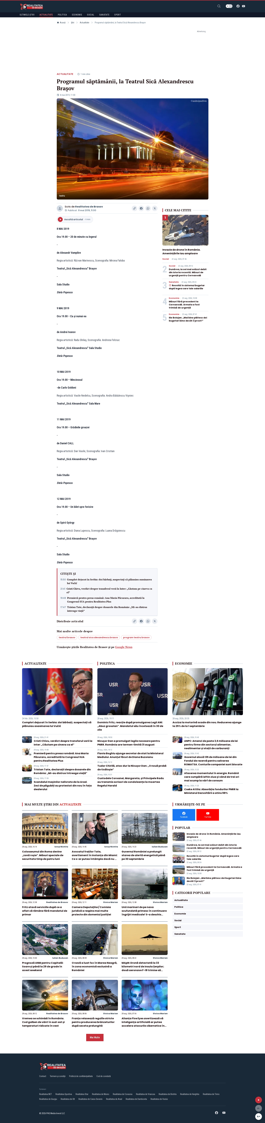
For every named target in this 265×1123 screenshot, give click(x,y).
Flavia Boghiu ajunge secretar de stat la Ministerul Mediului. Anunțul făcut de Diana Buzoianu (130, 755)
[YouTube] (243, 6)
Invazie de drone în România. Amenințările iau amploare (181, 251)
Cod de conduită (103, 1076)
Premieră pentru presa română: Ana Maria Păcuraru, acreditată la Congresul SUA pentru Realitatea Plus (105, 599)
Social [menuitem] (90, 15)
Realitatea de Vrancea (145, 1094)
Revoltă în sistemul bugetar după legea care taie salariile (187, 287)
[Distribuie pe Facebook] (141, 208)
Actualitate (84, 22)
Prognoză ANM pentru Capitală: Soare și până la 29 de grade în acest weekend (42, 966)
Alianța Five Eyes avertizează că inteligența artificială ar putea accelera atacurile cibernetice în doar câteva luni (143, 1024)
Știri (72, 22)
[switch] (229, 6)
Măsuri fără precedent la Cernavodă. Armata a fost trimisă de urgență (184, 304)
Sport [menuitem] (117, 15)
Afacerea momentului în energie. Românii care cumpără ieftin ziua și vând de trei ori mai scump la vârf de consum (211, 776)
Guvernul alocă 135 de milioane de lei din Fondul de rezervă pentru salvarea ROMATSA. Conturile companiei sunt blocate (213, 760)
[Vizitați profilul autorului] (60, 208)
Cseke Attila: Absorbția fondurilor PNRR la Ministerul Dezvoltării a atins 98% (211, 791)
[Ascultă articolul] (258, 1100)
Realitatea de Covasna (122, 1094)
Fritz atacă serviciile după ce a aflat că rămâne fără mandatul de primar (44, 910)
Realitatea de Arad (114, 1099)
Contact (42, 1076)
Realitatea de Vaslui (159, 1099)
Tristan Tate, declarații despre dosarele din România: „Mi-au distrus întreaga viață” (107, 608)
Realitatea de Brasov (89, 206)
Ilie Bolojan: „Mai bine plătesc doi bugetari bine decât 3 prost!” (188, 319)
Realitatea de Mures (100, 1094)
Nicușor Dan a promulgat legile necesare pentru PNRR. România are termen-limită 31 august (128, 742)
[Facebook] (238, 6)
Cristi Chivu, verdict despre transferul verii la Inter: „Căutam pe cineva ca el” (109, 590)
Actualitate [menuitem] (46, 15)
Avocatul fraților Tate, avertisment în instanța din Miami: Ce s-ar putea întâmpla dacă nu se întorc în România (95, 857)
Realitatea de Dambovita (136, 1099)
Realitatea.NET (45, 1094)
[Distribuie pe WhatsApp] (148, 208)
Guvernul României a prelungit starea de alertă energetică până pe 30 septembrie (143, 855)
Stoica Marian (110, 902)
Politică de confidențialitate (81, 1076)
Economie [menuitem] (77, 15)
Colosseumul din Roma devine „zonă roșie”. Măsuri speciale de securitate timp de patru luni (42, 855)
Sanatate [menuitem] (104, 15)
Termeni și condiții (57, 1076)
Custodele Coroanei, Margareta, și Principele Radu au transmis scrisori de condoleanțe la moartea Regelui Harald (130, 781)
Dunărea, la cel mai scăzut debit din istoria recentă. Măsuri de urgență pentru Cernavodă (188, 272)
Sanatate (174, 282)
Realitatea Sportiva (64, 1094)
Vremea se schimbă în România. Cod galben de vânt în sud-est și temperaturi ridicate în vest (43, 1022)
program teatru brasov (136, 637)
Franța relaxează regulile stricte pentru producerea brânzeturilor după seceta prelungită (93, 1022)
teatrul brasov (67, 637)
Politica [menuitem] (62, 15)
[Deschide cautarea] (219, 6)
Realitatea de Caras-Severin (90, 1099)
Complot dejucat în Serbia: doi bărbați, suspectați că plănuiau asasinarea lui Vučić (109, 581)
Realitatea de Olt (68, 1099)
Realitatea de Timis (211, 1094)
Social (165, 259)
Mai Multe (95, 1037)
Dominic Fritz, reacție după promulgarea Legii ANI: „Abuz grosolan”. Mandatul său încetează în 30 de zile (130, 726)
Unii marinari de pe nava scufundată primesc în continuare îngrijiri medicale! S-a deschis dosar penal (144, 912)
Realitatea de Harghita (189, 1094)
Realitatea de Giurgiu (48, 1099)
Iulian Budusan (160, 846)
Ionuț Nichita (61, 846)
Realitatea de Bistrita (168, 1094)
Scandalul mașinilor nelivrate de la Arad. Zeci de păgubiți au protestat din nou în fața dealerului (63, 785)
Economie (174, 298)
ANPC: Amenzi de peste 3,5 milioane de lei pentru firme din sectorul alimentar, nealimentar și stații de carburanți (211, 744)
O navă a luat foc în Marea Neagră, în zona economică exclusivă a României (94, 966)
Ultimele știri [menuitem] (27, 15)
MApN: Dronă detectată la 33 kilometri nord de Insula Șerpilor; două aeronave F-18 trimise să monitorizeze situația (143, 968)
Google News (123, 647)
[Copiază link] (134, 208)
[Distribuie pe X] (154, 208)
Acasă (62, 22)
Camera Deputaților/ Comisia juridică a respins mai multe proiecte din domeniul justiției (91, 910)
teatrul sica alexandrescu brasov (99, 637)
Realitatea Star (82, 1094)
